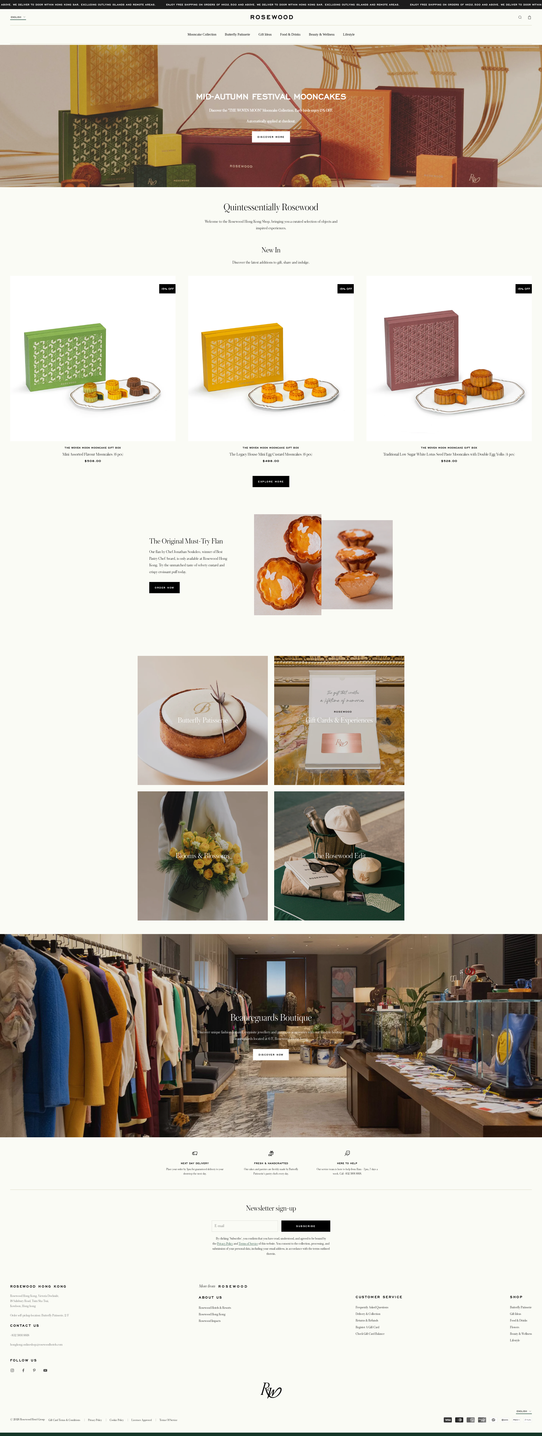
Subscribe (305, 1226)
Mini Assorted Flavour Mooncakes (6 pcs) (92, 454)
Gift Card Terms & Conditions (64, 1420)
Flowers (514, 1327)
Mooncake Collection (202, 34)
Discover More (271, 137)
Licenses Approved (141, 1420)
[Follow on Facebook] (23, 1370)
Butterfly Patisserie (237, 34)
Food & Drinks (290, 34)
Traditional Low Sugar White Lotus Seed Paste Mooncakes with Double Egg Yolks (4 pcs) (449, 454)
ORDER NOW (164, 587)
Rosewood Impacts (210, 1321)
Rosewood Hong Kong (212, 1314)
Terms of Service (248, 1243)
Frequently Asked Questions (372, 1307)
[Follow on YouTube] (45, 1370)
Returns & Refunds (367, 1320)
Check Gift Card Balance (370, 1333)
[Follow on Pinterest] (34, 1370)
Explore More (271, 481)
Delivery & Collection (368, 1314)
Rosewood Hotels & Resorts (215, 1307)
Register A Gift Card (367, 1327)
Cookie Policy (117, 1420)
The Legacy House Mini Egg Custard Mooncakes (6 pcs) (270, 454)
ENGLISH (16, 17)
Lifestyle (349, 34)
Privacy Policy (225, 1243)
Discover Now (271, 1054)
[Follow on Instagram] (12, 1370)
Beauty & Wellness (322, 34)
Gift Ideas (265, 34)
